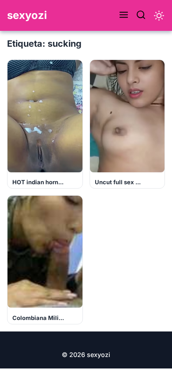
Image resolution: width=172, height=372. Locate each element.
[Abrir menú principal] (124, 15)
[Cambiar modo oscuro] (159, 16)
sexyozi (27, 15)
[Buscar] (141, 15)
